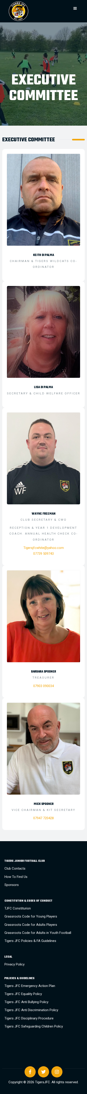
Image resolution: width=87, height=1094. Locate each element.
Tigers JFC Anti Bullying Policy (26, 1002)
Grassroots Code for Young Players (30, 916)
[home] (33, 11)
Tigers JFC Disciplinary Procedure (29, 1018)
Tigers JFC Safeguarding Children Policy (33, 1026)
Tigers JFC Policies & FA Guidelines (30, 941)
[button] (75, 8)
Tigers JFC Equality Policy (23, 994)
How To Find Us (15, 877)
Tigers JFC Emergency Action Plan (29, 986)
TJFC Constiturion (17, 908)
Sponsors (11, 885)
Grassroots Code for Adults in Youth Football (37, 933)
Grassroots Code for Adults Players (30, 925)
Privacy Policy (14, 964)
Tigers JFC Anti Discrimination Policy (31, 1010)
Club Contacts (14, 868)
